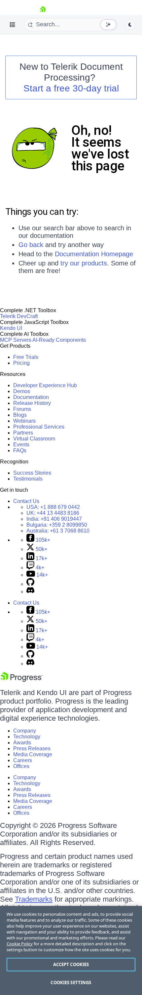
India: (54, 519)
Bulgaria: (56, 525)
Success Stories (32, 473)
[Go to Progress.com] (21, 680)
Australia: (57, 531)
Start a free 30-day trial (71, 88)
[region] (71, 950)
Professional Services (38, 427)
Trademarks (34, 899)
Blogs (20, 415)
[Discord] (30, 591)
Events (21, 444)
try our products (83, 263)
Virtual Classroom (34, 438)
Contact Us (26, 501)
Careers (22, 760)
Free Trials (25, 357)
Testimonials (28, 479)
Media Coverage (32, 754)
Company (24, 731)
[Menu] (12, 25)
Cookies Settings (71, 982)
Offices (21, 766)
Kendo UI (11, 328)
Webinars (24, 421)
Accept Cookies (71, 964)
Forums (22, 409)
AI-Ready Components (59, 340)
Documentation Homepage (94, 254)
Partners (23, 432)
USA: (53, 507)
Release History (32, 403)
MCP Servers (15, 340)
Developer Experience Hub (45, 385)
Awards (22, 742)
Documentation (31, 397)
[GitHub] (30, 584)
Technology (26, 736)
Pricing (21, 363)
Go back (30, 244)
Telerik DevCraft (19, 316)
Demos (21, 391)
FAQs (19, 450)
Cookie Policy (20, 944)
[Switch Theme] (130, 24)
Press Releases (32, 748)
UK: (52, 513)
